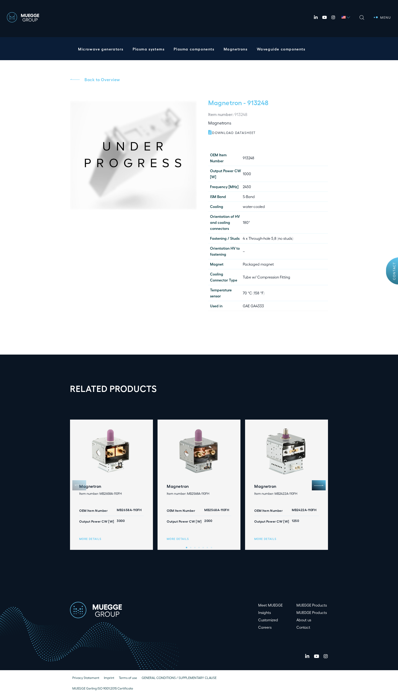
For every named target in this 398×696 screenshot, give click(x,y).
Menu (385, 17)
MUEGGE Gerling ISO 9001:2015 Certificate (102, 688)
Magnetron (225, 102)
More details (90, 538)
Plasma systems (148, 49)
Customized (268, 620)
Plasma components (194, 49)
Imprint (109, 678)
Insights (264, 612)
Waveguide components (281, 49)
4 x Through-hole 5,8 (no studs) (268, 238)
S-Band (249, 196)
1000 (247, 174)
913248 (248, 158)
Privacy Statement (85, 678)
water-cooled (254, 206)
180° (246, 222)
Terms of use (128, 678)
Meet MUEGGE (270, 605)
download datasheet (234, 133)
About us (303, 620)
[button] (319, 485)
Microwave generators (100, 49)
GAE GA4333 (253, 306)
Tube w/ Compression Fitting (266, 277)
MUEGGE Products (311, 605)
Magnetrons (236, 49)
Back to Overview (102, 79)
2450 (247, 186)
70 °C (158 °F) (253, 293)
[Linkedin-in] (316, 17)
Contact (394, 271)
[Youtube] (324, 17)
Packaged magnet (258, 264)
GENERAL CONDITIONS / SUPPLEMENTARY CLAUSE (179, 678)
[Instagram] (333, 17)
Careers (265, 627)
